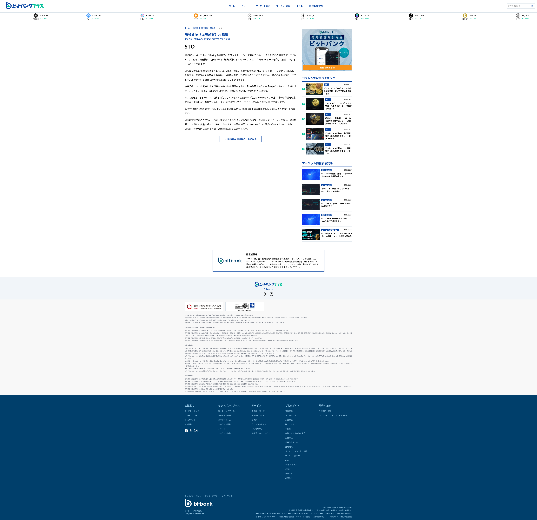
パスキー (289, 469)
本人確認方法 (290, 415)
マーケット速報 (283, 6)
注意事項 (289, 473)
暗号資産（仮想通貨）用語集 (204, 28)
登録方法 (289, 411)
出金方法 (289, 438)
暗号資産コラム (224, 420)
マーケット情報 (263, 6)
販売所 (254, 420)
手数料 (288, 429)
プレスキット (190, 420)
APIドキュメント (292, 464)
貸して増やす (257, 429)
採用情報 (188, 424)
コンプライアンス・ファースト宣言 (333, 415)
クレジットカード (259, 424)
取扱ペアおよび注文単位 (295, 433)
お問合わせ (289, 478)
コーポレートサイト (193, 411)
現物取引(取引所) (258, 411)
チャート (245, 6)
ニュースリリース (192, 415)
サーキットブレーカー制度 (296, 451)
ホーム (232, 6)
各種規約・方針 (325, 411)
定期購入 (289, 446)
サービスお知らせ (292, 455)
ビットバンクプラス (226, 411)
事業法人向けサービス (261, 433)
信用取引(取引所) (258, 415)
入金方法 (289, 420)
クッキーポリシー (212, 496)
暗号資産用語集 (316, 6)
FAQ (287, 460)
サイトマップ (227, 496)
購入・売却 (289, 424)
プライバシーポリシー (194, 496)
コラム (300, 6)
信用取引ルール (291, 442)
